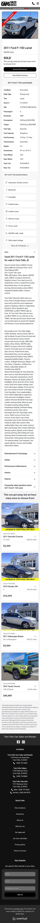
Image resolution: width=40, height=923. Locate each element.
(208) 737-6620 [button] (21, 763)
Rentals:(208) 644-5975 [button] (21, 793)
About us (20, 820)
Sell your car (20, 826)
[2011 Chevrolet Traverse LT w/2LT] (20, 517)
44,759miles (32, 689)
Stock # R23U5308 (9, 683)
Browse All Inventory (20, 69)
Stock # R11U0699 (9, 633)
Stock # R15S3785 (9, 583)
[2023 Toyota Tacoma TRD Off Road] (20, 667)
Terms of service (20, 851)
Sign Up (20, 894)
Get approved (20, 832)
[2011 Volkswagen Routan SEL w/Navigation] (20, 617)
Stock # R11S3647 (9, 534)
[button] (33, 3)
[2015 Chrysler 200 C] (20, 567)
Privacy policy (20, 845)
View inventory (20, 808)
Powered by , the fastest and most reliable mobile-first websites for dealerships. (20, 911)
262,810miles (32, 540)
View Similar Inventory (20, 75)
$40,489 (7, 695)
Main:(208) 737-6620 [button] (21, 790)
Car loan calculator (20, 838)
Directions (20, 814)
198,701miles (32, 639)
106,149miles (32, 589)
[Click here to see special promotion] (20, 8)
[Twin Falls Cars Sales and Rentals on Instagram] (22, 741)
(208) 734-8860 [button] (21, 776)
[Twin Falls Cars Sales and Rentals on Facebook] (17, 741)
